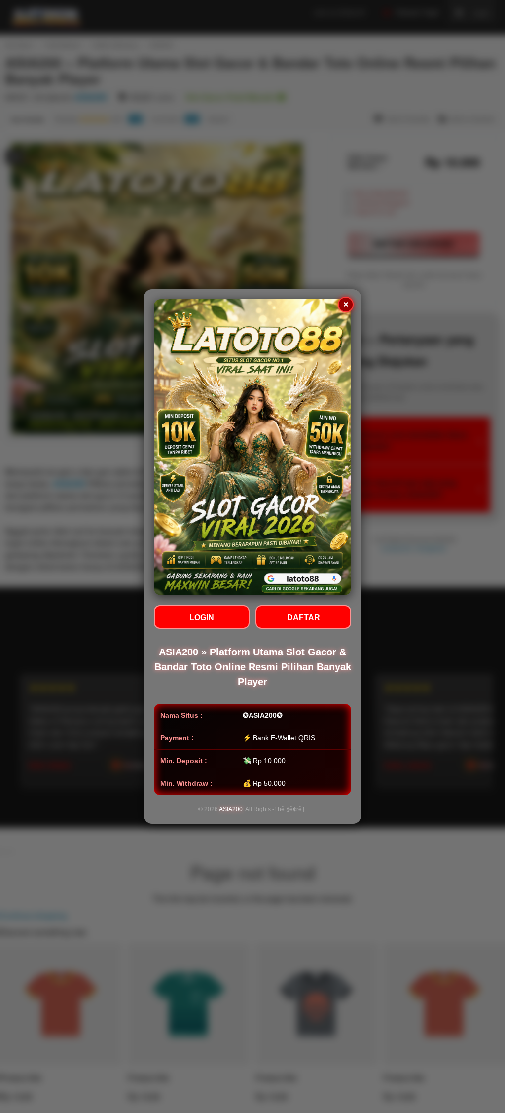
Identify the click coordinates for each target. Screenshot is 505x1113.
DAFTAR (303, 618)
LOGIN (201, 618)
